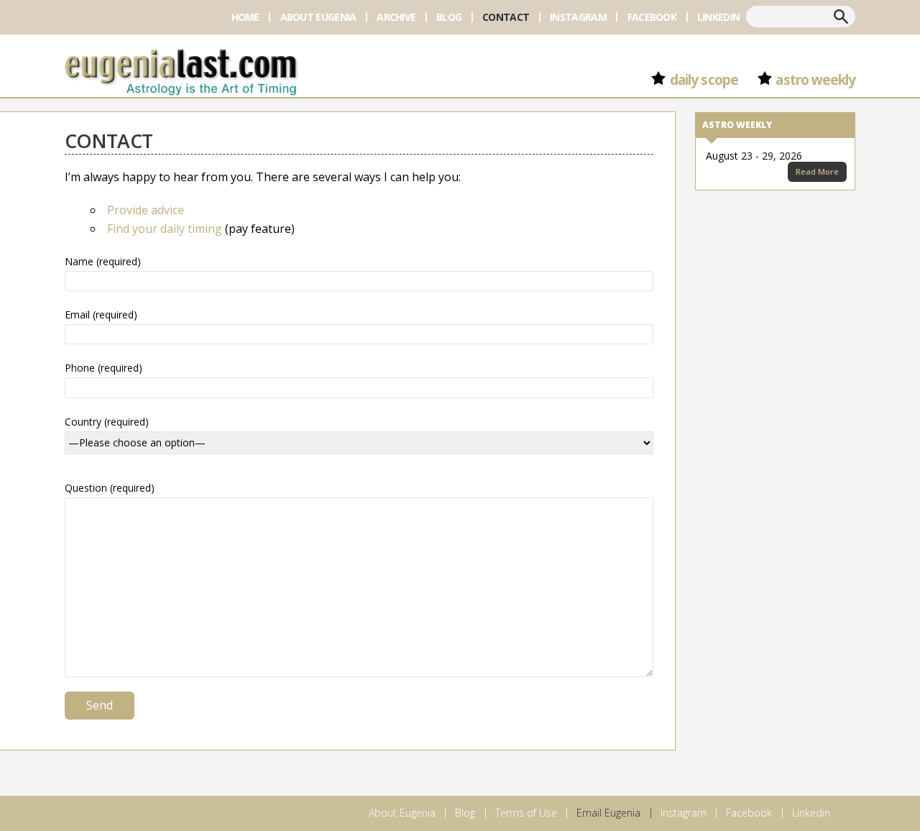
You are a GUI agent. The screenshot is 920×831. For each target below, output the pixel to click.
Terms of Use (526, 812)
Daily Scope (703, 79)
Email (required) (101, 314)
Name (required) (103, 261)
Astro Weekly (815, 79)
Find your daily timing (164, 229)
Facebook (651, 17)
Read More (817, 171)
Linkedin (718, 17)
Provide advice (145, 210)
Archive (396, 17)
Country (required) (107, 421)
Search (841, 16)
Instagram (578, 17)
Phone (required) (103, 368)
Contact (505, 17)
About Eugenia (318, 17)
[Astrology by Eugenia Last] (181, 70)
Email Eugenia (608, 812)
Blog (448, 17)
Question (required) (110, 488)
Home (245, 17)
